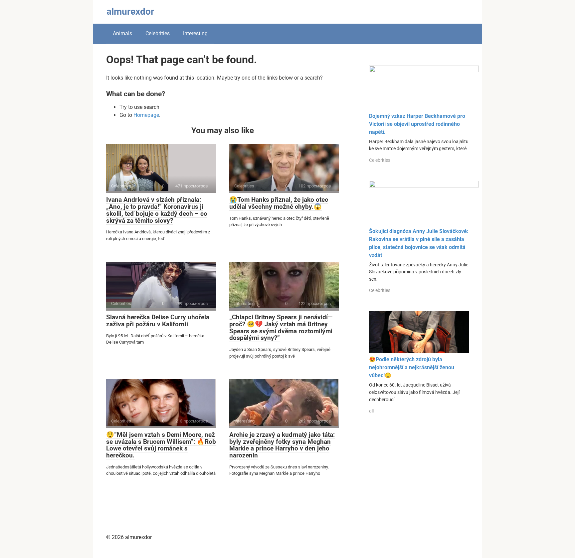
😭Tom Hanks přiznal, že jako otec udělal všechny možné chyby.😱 (278, 203)
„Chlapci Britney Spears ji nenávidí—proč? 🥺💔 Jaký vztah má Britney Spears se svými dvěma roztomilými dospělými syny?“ (280, 327)
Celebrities (157, 33)
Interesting (195, 33)
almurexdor (130, 11)
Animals (122, 33)
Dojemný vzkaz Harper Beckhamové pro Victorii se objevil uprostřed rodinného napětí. (417, 124)
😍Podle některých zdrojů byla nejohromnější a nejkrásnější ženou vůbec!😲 (411, 367)
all (371, 411)
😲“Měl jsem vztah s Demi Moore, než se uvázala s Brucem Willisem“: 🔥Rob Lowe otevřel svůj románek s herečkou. (161, 445)
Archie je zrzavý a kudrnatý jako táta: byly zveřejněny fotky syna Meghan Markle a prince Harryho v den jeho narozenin (282, 445)
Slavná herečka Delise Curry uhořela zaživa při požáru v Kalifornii (157, 320)
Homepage (146, 115)
